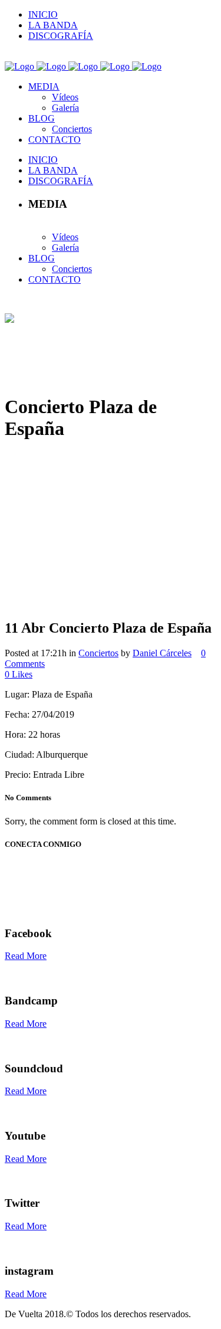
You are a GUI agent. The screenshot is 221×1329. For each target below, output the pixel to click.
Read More (26, 956)
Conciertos (98, 653)
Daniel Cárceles (162, 653)
